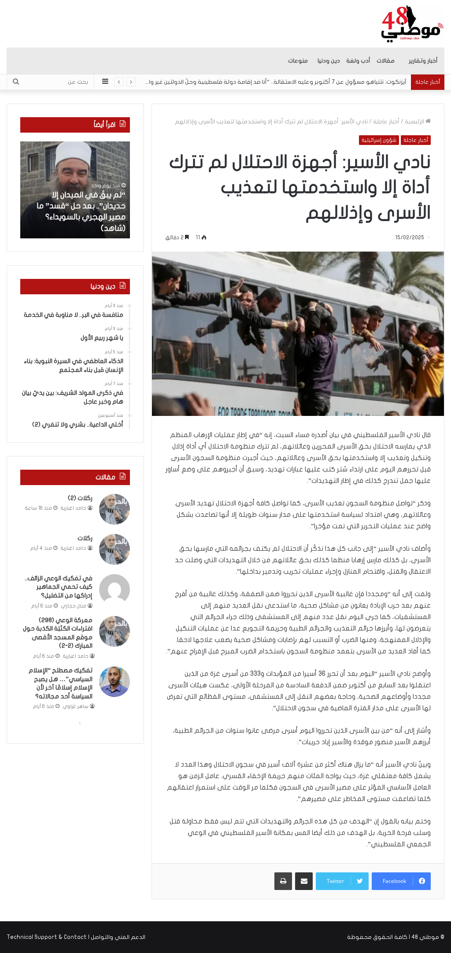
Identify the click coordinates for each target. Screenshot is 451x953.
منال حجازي (73, 606)
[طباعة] (283, 881)
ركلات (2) (80, 498)
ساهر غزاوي (76, 706)
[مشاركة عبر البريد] (304, 881)
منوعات (298, 61)
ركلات (85, 538)
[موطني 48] (412, 23)
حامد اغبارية (73, 508)
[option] (75, 189)
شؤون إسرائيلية (379, 140)
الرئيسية (415, 122)
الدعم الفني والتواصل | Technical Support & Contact (76, 937)
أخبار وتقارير (423, 61)
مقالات (386, 61)
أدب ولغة (358, 61)
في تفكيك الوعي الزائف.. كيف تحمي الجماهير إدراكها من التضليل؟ (58, 587)
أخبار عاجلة (386, 122)
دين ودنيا (329, 61)
